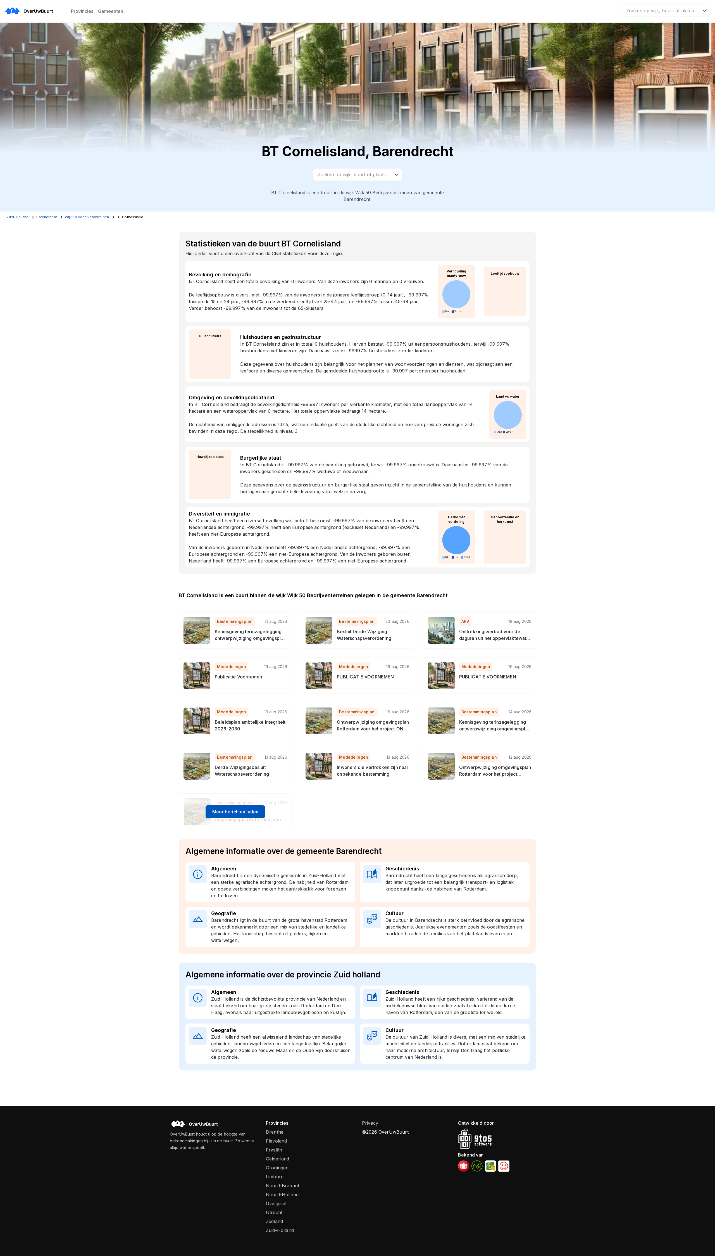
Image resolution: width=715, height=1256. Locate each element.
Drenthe (274, 1132)
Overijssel (276, 1203)
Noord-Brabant (282, 1185)
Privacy (370, 1123)
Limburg (274, 1176)
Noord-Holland (282, 1194)
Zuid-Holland (280, 1230)
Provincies (82, 11)
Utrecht (274, 1212)
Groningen (277, 1167)
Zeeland (274, 1221)
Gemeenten (110, 11)
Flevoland (276, 1141)
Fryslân (274, 1150)
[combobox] (666, 10)
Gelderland (277, 1159)
